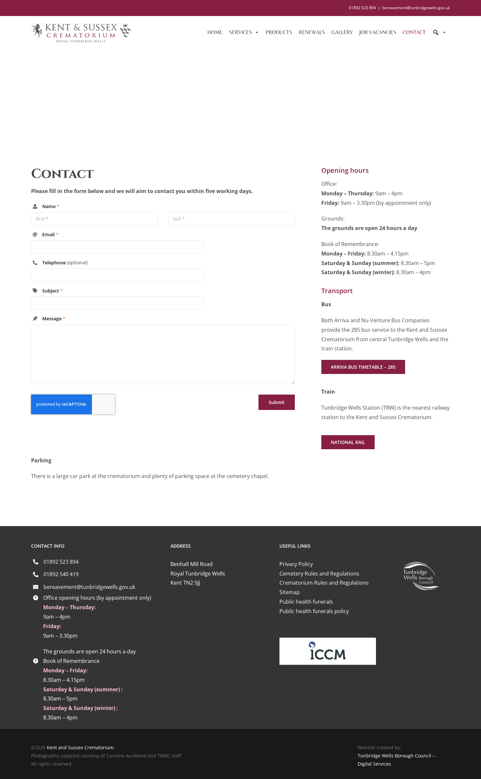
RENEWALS (312, 32)
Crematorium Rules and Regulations (324, 582)
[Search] (439, 32)
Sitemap (289, 592)
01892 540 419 (61, 574)
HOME (215, 32)
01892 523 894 (61, 561)
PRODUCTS (279, 32)
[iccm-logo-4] (327, 640)
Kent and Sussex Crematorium (80, 747)
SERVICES (240, 32)
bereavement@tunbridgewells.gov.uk (416, 7)
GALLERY (342, 32)
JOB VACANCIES (377, 32)
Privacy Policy (296, 564)
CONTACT (414, 32)
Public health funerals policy (314, 611)
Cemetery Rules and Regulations (319, 573)
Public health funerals (306, 601)
